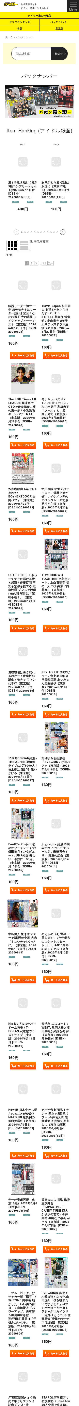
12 (44, 263)
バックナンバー (59, 22)
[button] (21, 232)
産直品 (59, 28)
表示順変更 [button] (41, 241)
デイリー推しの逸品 (39, 15)
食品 (19, 28)
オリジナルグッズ (20, 22)
